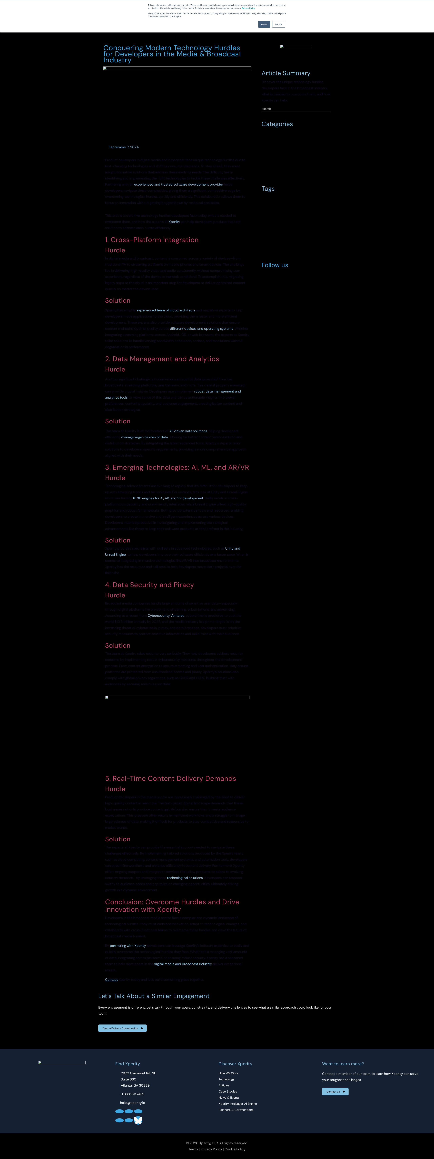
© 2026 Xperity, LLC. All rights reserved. (217, 1143)
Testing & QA (309, 172)
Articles (224, 1085)
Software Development (277, 250)
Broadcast (277, 199)
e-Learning (311, 212)
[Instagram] (294, 276)
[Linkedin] (266, 276)
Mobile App (308, 164)
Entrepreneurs (307, 218)
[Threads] (129, 1120)
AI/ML (267, 133)
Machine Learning (274, 237)
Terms (193, 1149)
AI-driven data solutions (188, 431)
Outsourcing (271, 172)
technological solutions (185, 878)
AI (264, 199)
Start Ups (289, 172)
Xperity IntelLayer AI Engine (238, 1104)
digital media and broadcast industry (183, 964)
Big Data (292, 133)
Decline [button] (278, 24)
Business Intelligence (276, 149)
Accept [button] (264, 24)
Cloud (298, 149)
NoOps (295, 237)
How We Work (228, 1073)
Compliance (315, 149)
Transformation (292, 257)
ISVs (312, 231)
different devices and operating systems (201, 328)
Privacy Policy (248, 8)
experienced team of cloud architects (166, 310)
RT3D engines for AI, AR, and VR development (168, 498)
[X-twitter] (129, 1111)
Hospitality (289, 164)
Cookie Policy (235, 1149)
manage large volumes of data (144, 437)
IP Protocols (297, 231)
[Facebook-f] (284, 276)
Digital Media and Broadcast (281, 212)
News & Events (229, 1098)
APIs (278, 133)
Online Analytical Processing (281, 244)
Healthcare (270, 164)
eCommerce (303, 156)
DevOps (308, 205)
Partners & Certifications (236, 1110)
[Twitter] (275, 276)
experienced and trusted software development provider (178, 184)
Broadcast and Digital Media (281, 141)
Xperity (174, 221)
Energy (288, 218)
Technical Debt (306, 250)
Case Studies (228, 1091)
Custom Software (286, 205)
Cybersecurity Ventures (166, 615)
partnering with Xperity (128, 945)
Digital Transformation (277, 156)
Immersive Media (273, 231)
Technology (270, 257)
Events (321, 156)
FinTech (268, 224)
